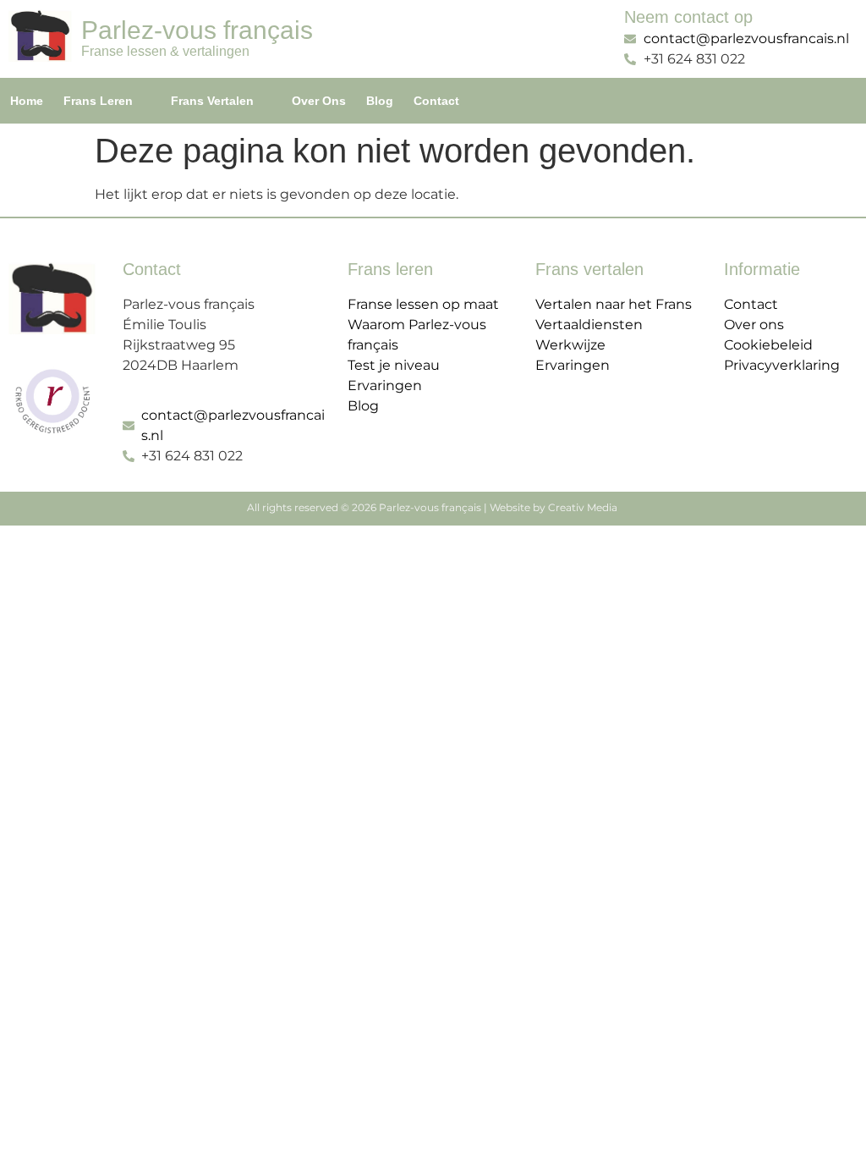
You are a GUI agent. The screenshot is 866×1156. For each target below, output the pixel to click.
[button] (107, 101)
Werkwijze (570, 345)
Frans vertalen (212, 100)
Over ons (319, 100)
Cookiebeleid (768, 345)
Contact (436, 100)
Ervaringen (385, 385)
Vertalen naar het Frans (613, 304)
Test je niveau (394, 365)
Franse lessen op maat (423, 304)
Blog (379, 100)
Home (26, 100)
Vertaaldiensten (589, 325)
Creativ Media (584, 507)
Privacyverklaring (782, 365)
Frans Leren (98, 100)
